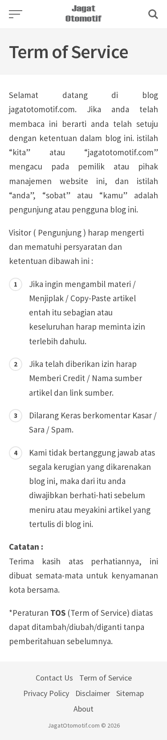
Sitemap (130, 693)
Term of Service (105, 678)
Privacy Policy (46, 693)
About (83, 709)
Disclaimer (92, 693)
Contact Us (54, 678)
